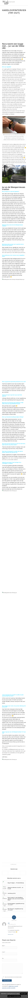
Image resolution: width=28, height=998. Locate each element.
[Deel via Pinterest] (17, 873)
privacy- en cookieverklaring (14, 996)
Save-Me (12, 82)
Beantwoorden (10, 934)
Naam (3, 945)
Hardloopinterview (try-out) (14, 11)
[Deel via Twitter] (11, 873)
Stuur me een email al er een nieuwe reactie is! (12, 977)
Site (3, 958)
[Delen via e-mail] (23, 873)
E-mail (3, 952)
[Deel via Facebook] (5, 873)
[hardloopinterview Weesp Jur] (14, 30)
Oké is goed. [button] (23, 993)
